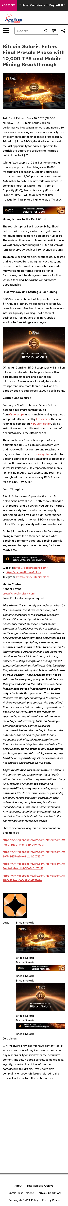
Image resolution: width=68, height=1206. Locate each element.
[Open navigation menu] (6, 30)
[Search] (46, 31)
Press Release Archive (39, 1185)
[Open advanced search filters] (54, 31)
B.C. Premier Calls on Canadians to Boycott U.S (33, 5)
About (18, 1185)
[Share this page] (63, 30)
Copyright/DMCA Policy (23, 1200)
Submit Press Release (20, 1193)
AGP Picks (8, 5)
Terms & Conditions (49, 1193)
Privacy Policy (51, 1200)
